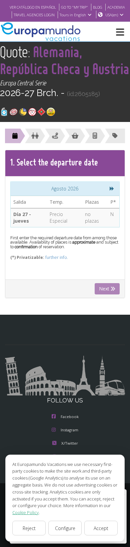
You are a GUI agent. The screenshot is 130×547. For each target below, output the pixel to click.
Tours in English (73, 14)
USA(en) (111, 14)
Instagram (69, 429)
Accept (101, 528)
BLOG (97, 7)
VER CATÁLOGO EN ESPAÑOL (33, 7)
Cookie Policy (25, 512)
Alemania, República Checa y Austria (64, 60)
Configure (65, 528)
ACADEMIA (116, 7)
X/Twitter (69, 443)
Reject (29, 528)
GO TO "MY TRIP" (74, 7)
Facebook (70, 416)
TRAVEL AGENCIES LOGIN (34, 14)
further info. (56, 257)
